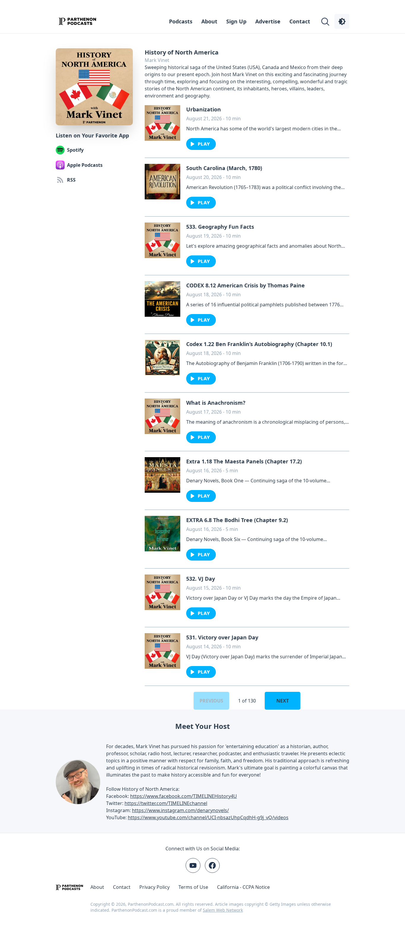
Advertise (267, 21)
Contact (299, 21)
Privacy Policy (154, 887)
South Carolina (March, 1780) (224, 168)
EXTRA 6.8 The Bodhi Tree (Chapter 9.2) (237, 520)
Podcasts (180, 21)
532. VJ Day (200, 578)
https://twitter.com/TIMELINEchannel (166, 803)
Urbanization (203, 109)
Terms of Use (193, 887)
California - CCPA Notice (243, 887)
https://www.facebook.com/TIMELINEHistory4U (183, 796)
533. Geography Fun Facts (220, 226)
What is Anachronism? (215, 402)
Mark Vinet (157, 60)
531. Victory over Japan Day (222, 637)
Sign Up (236, 21)
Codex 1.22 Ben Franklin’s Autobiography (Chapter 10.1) (259, 344)
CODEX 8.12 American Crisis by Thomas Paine (245, 285)
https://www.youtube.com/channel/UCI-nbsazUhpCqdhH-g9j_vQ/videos (208, 817)
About (209, 21)
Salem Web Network (223, 910)
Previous (211, 700)
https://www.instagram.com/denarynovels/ (180, 810)
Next (282, 700)
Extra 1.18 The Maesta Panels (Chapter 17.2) (244, 461)
